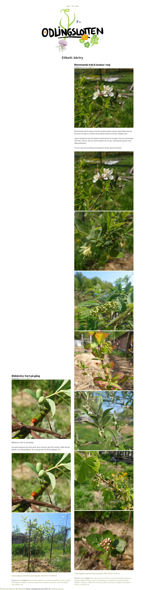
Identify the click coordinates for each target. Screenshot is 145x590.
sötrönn (76, 584)
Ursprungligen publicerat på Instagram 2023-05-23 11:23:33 (96, 573)
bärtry (35, 580)
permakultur (46, 582)
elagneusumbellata (79, 580)
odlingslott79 (38, 582)
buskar (62, 580)
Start (68, 6)
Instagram (20, 580)
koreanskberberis (111, 580)
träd (22, 584)
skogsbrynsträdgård (62, 582)
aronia (92, 578)
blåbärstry (41, 580)
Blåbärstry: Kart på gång (26, 376)
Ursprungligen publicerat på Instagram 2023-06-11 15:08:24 (34, 576)
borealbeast (48, 580)
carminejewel (127, 578)
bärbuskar (30, 580)
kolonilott (67, 580)
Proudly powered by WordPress (12, 589)
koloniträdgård (16, 582)
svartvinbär (82, 584)
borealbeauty (56, 580)
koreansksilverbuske (123, 580)
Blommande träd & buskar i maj (92, 64)
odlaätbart (24, 582)
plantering (53, 582)
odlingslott (31, 582)
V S (30, 378)
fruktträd (88, 580)
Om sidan (75, 6)
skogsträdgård (16, 584)
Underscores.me (57, 589)
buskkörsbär (119, 578)
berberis (101, 578)
